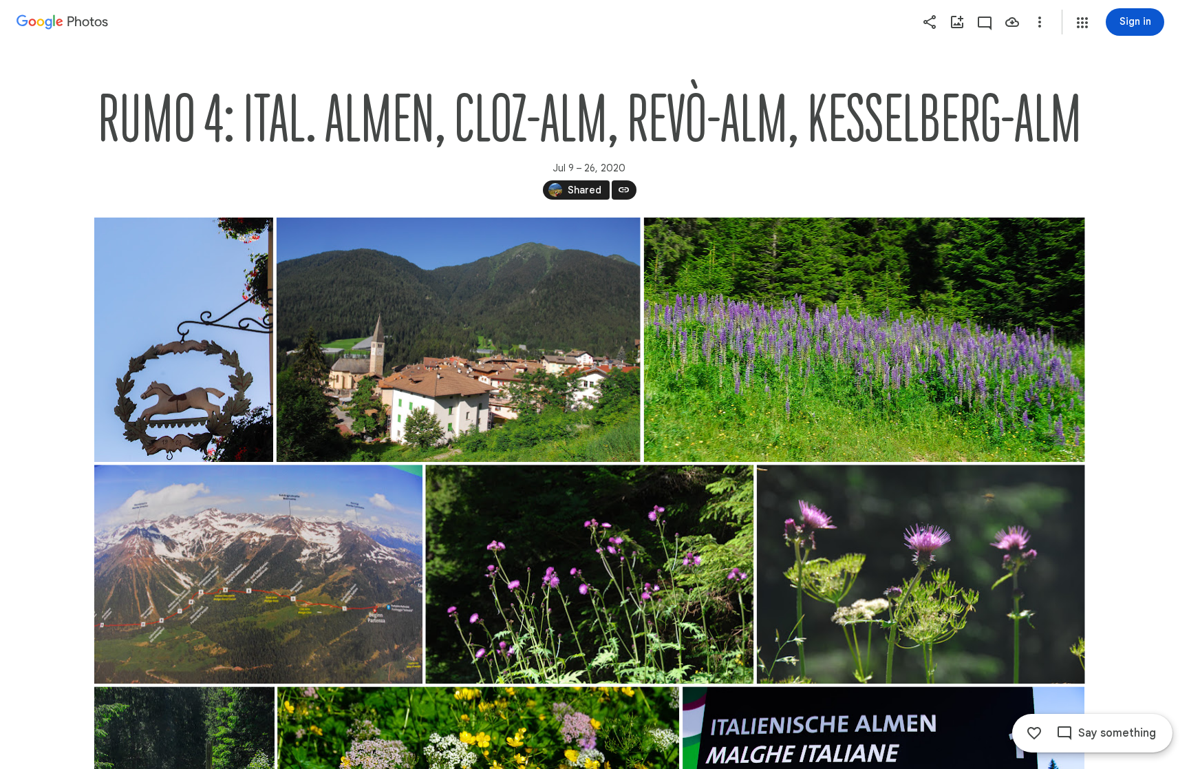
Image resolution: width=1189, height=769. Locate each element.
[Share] (929, 22)
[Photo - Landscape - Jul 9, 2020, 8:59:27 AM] (458, 340)
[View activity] (984, 22)
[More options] (1039, 22)
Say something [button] (1117, 733)
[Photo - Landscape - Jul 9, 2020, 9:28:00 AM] (589, 574)
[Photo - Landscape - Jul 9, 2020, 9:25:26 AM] (258, 574)
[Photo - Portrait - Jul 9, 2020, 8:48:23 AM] (183, 340)
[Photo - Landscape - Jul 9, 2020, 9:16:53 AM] (863, 340)
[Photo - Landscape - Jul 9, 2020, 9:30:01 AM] (920, 574)
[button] (1082, 22)
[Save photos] (1012, 22)
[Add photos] (957, 22)
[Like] (1034, 733)
